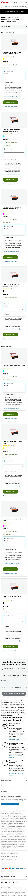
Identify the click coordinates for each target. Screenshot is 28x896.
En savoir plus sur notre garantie (15, 756)
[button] (17, 677)
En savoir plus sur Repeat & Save (11, 96)
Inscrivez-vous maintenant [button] (10, 804)
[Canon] (5, 2)
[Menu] (26, 2)
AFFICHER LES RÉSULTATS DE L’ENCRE (15, 693)
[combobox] (14, 6)
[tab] (8, 669)
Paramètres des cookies (8, 863)
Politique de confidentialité (9, 856)
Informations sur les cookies (9, 859)
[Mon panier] (22, 2)
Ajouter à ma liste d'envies (10, 106)
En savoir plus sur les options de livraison (15, 738)
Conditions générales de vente (10, 853)
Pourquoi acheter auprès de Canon (16, 774)
